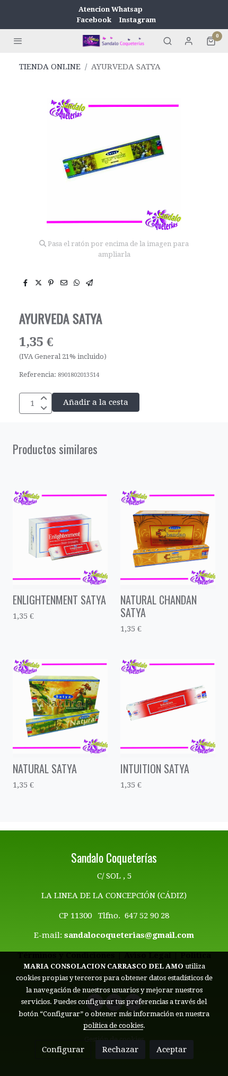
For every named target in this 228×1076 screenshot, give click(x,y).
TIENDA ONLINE (50, 66)
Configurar (63, 1049)
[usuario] (188, 41)
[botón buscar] (167, 41)
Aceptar (171, 1049)
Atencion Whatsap (110, 9)
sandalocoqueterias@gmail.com (129, 935)
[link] (114, 40)
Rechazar (120, 1049)
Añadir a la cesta (95, 402)
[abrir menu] (18, 41)
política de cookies (113, 1025)
